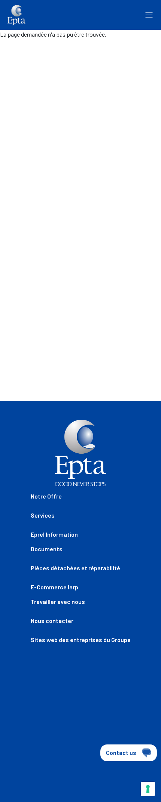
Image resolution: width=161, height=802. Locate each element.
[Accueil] (16, 15)
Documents (47, 548)
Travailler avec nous (58, 601)
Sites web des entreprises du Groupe (81, 639)
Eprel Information (54, 534)
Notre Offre (46, 496)
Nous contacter (52, 620)
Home (14, 52)
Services (43, 515)
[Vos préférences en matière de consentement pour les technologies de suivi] (148, 789)
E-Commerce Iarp (54, 586)
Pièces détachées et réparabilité (75, 567)
